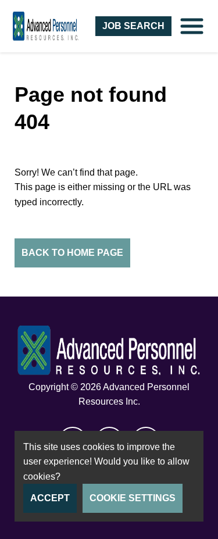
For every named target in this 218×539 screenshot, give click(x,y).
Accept (50, 498)
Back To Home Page (72, 253)
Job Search (133, 26)
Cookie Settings (133, 498)
